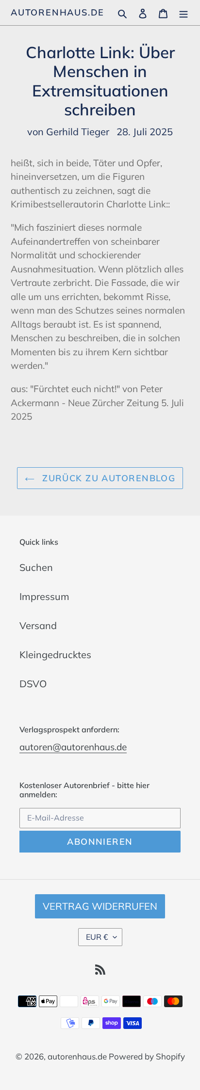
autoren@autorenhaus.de (73, 747)
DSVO (33, 684)
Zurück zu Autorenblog (107, 478)
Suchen (36, 567)
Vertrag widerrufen (100, 906)
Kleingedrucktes (55, 654)
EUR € (97, 937)
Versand (38, 625)
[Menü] (183, 12)
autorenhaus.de (57, 12)
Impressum (44, 596)
